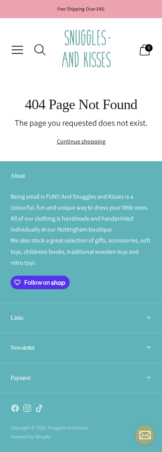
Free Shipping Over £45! (81, 9)
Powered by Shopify (30, 436)
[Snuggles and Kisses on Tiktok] (39, 410)
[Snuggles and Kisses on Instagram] (27, 410)
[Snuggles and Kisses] (86, 50)
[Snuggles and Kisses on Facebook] (15, 410)
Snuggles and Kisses (67, 427)
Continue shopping (81, 141)
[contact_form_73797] (145, 435)
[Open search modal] (39, 49)
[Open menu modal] (17, 49)
